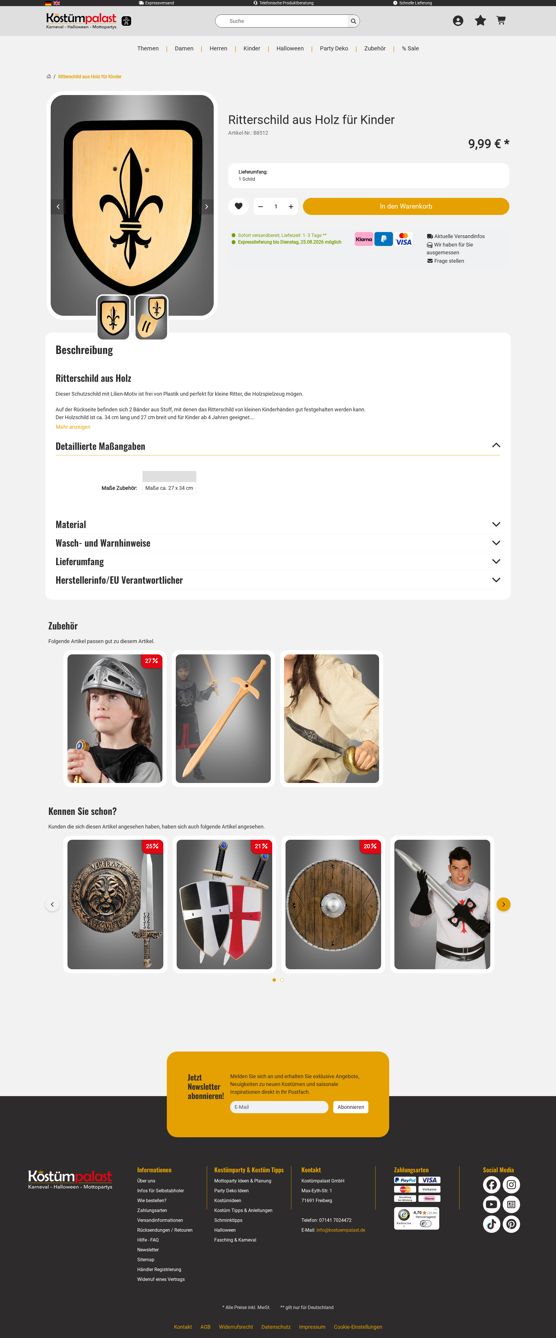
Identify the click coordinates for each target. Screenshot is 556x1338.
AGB (205, 1327)
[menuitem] (48, 3)
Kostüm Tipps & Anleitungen (243, 1210)
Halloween (225, 1230)
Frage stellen (448, 261)
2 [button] (282, 980)
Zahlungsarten (152, 1210)
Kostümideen (227, 1200)
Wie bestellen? (152, 1200)
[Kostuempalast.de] (81, 21)
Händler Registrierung (159, 1269)
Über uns (146, 1181)
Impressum (312, 1327)
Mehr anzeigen (73, 427)
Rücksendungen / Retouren (165, 1230)
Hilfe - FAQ (148, 1240)
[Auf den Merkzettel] (238, 206)
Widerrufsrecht (236, 1327)
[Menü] (435, 1210)
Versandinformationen (160, 1220)
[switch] (425, 1223)
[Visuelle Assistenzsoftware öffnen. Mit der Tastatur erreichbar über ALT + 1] (123, 21)
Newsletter (148, 1250)
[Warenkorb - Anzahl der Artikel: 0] (501, 21)
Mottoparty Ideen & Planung (242, 1181)
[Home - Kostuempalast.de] (70, 1180)
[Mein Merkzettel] (480, 21)
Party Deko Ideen (231, 1190)
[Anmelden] (458, 21)
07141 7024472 (335, 1220)
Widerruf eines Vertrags (161, 1279)
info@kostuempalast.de (341, 1230)
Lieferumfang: (253, 172)
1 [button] (274, 980)
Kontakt (183, 1327)
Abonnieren (351, 1107)
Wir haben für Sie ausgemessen (450, 248)
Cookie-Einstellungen (358, 1327)
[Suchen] (354, 21)
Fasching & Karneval (235, 1240)
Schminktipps (228, 1220)
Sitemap (145, 1259)
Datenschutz (276, 1327)
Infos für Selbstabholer (160, 1190)
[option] (132, 205)
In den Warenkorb (406, 206)
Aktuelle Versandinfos (459, 236)
